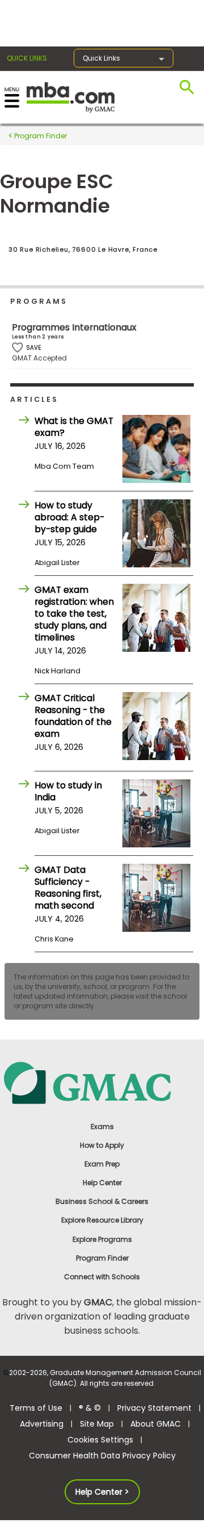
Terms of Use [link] (36, 1408)
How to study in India (68, 791)
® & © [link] (90, 1408)
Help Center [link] (102, 1182)
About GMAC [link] (155, 1423)
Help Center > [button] (102, 1491)
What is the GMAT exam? (74, 426)
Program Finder (39, 136)
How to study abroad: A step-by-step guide (69, 517)
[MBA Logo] (70, 96)
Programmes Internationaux (74, 327)
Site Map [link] (97, 1423)
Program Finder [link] (102, 1258)
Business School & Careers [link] (102, 1201)
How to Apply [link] (102, 1145)
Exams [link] (102, 1126)
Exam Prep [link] (102, 1164)
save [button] (17, 347)
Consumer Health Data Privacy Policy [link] (102, 1455)
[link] (102, 1082)
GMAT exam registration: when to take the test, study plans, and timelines (74, 613)
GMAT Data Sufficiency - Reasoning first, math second (68, 887)
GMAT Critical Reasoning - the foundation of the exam (73, 715)
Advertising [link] (41, 1423)
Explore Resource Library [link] (102, 1220)
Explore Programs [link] (102, 1239)
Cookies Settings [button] (100, 1439)
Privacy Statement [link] (154, 1408)
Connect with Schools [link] (102, 1277)
